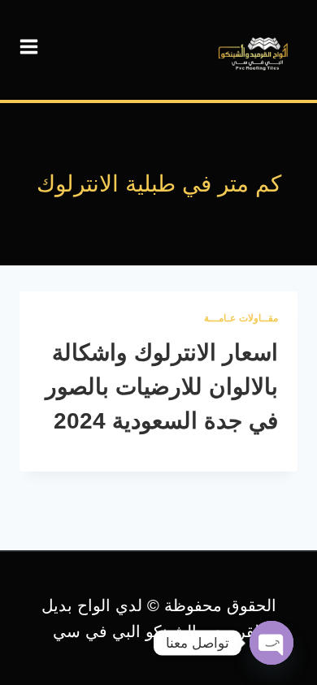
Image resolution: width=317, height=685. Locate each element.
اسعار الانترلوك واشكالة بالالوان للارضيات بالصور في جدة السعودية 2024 (162, 386)
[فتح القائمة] (29, 47)
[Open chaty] (271, 643)
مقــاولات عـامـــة (241, 318)
